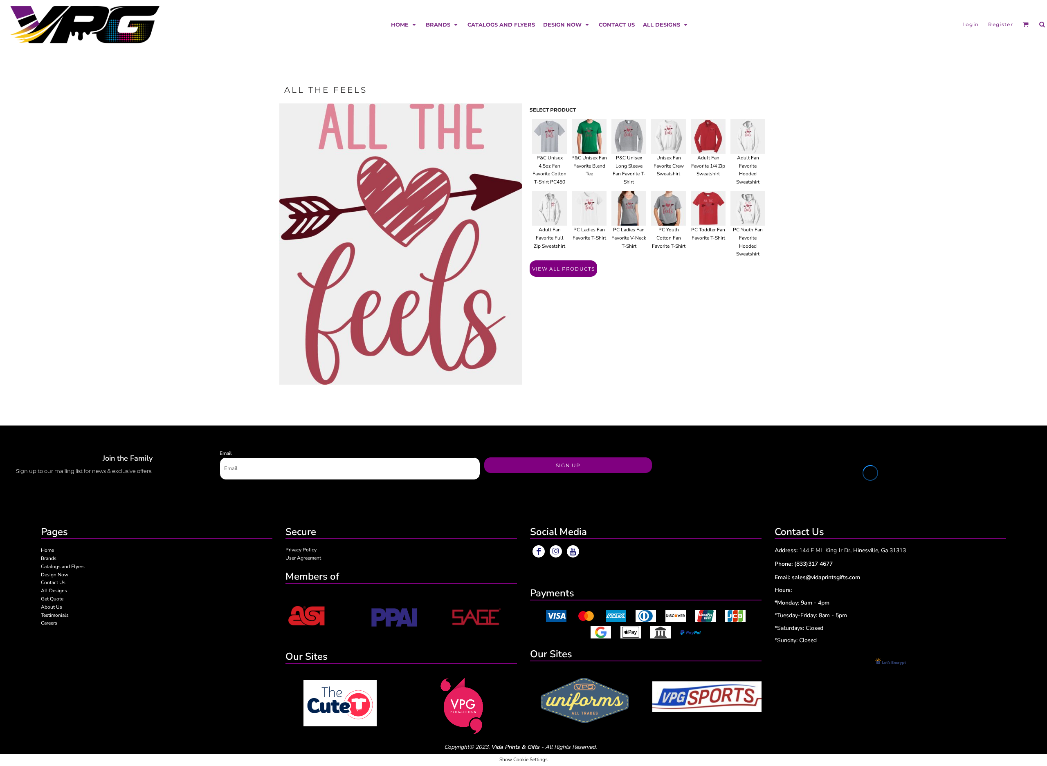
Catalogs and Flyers (63, 566)
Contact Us (53, 582)
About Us (51, 607)
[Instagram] (556, 551)
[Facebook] (538, 551)
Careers (49, 623)
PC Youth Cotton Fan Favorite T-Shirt (668, 237)
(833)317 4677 (813, 564)
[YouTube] (573, 551)
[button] (404, 24)
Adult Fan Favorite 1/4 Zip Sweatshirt (708, 166)
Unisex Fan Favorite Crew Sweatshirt (669, 166)
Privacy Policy (301, 550)
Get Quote (52, 599)
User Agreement (303, 558)
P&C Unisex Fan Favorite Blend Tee (589, 166)
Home (47, 550)
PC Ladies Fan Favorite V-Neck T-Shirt (628, 237)
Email (226, 453)
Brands (48, 558)
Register (1000, 24)
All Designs (54, 590)
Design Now (54, 574)
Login (970, 24)
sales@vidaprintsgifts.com (826, 577)
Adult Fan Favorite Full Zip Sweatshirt (549, 237)
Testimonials (55, 615)
